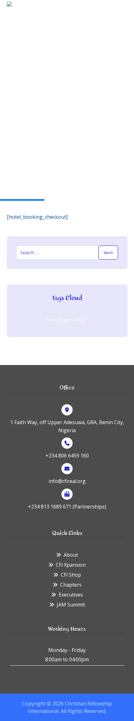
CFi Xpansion (71, 564)
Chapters (71, 584)
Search (108, 252)
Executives (71, 594)
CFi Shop (71, 574)
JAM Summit (71, 604)
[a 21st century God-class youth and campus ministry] (18, 12)
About (71, 554)
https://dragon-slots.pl (66, 319)
